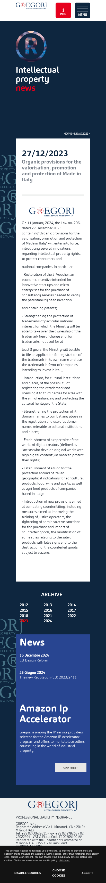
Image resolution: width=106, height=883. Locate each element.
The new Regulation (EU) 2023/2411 (48, 675)
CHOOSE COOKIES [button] (58, 873)
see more (70, 767)
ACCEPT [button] (87, 872)
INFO (63, 14)
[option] (53, 46)
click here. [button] (64, 860)
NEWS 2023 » (82, 133)
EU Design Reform (34, 658)
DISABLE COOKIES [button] (27, 872)
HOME (68, 133)
